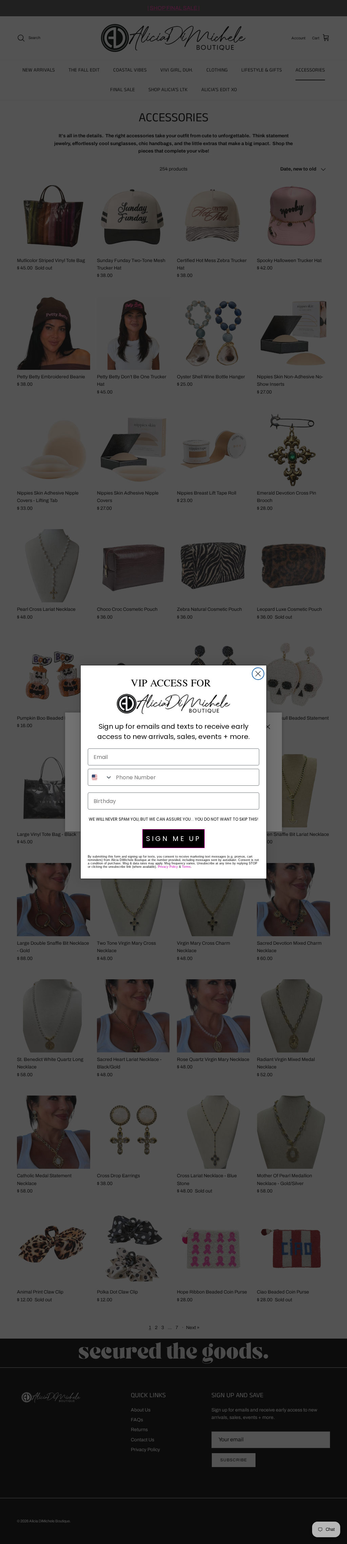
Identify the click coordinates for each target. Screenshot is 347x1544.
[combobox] (100, 777)
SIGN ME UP (173, 838)
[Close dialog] (258, 674)
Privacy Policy (168, 866)
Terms (186, 866)
